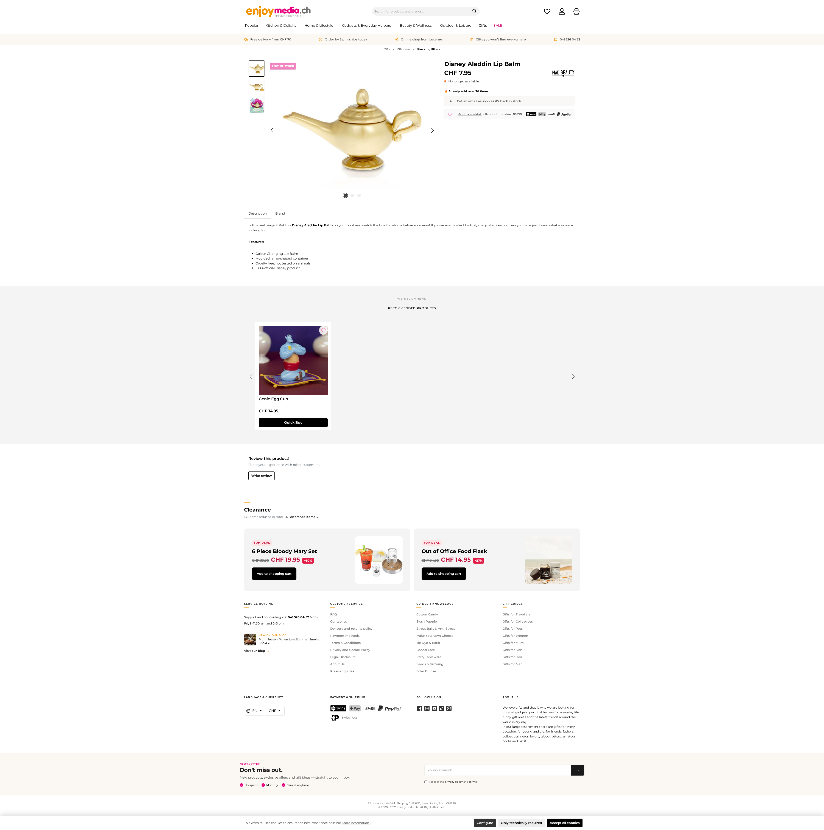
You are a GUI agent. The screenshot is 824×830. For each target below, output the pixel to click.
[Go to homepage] (278, 11)
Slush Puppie (426, 621)
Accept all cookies (565, 823)
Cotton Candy (427, 614)
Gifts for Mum (513, 643)
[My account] (562, 11)
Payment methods (345, 635)
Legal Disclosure (343, 657)
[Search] (475, 11)
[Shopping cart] (575, 11)
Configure (485, 823)
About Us (337, 664)
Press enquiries (342, 671)
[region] (342, 130)
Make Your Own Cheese (434, 635)
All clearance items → (302, 517)
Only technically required (521, 823)
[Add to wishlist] (323, 330)
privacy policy (454, 781)
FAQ (333, 614)
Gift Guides (513, 603)
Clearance (257, 510)
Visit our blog (254, 650)
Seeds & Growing (429, 664)
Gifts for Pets (513, 628)
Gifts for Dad (512, 657)
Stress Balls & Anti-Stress (435, 628)
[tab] (257, 213)
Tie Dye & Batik (428, 643)
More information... (356, 823)
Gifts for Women (515, 635)
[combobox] (421, 11)
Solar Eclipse (426, 671)
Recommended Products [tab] (412, 308)
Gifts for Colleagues (518, 621)
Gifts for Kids (512, 650)
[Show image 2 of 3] (352, 195)
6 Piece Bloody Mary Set (284, 551)
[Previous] (272, 130)
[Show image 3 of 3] (359, 195)
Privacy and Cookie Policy (350, 650)
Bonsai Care (425, 650)
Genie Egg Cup (273, 399)
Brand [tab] (280, 213)
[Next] (432, 130)
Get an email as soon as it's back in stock (489, 101)
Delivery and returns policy (351, 628)
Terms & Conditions (345, 643)
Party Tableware (428, 657)
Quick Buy (293, 422)
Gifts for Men (513, 664)
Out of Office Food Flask (454, 551)
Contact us (338, 621)
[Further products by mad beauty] (564, 73)
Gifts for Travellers (516, 614)
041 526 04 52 (298, 617)
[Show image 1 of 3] (345, 195)
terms (473, 781)
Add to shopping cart (274, 574)
